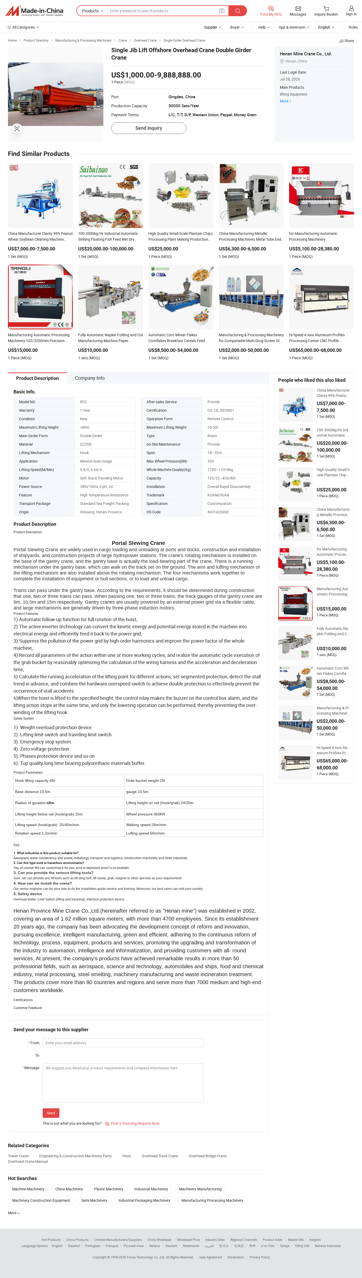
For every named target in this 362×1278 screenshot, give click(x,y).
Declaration (236, 1257)
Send (51, 1112)
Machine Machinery (28, 1188)
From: (34, 1042)
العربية (209, 1246)
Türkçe (284, 1246)
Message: (31, 1067)
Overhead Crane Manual (28, 1161)
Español (74, 1246)
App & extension (292, 27)
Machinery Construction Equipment (41, 1200)
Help (262, 27)
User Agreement (210, 1257)
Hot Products (51, 1239)
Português (92, 1246)
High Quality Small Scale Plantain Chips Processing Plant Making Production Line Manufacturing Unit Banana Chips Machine (333, 472)
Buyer (235, 27)
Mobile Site (296, 1239)
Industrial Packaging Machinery (144, 1200)
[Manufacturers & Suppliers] (34, 10)
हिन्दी (252, 1246)
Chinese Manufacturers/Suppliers (118, 1239)
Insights (315, 1239)
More (284, 101)
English (57, 1246)
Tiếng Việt (302, 1246)
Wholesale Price (188, 1239)
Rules (353, 27)
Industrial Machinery (151, 1188)
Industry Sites (215, 1239)
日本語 (239, 1246)
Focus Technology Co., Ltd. (146, 1257)
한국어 (224, 1246)
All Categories (23, 27)
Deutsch (171, 1246)
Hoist (126, 1155)
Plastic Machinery (108, 1188)
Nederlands (191, 1246)
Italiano (154, 1246)
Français (112, 1246)
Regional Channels (243, 1239)
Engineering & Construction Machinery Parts (75, 1155)
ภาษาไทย (267, 1246)
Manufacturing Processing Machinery (212, 1200)
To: (37, 1055)
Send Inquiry (148, 128)
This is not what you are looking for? (72, 1123)
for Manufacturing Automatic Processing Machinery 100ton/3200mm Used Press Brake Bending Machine (333, 551)
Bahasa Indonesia (328, 1246)
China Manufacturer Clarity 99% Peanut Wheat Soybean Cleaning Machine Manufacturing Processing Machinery (333, 393)
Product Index (272, 1239)
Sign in (351, 13)
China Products (77, 1239)
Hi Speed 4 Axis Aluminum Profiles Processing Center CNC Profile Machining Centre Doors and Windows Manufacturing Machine (333, 750)
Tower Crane (18, 1155)
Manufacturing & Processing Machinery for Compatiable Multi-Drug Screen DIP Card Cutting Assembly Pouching (333, 710)
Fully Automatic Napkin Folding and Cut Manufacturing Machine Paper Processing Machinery (333, 631)
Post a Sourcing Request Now (132, 1123)
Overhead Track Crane (160, 1155)
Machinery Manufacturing (200, 1188)
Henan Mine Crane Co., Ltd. (306, 54)
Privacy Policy (260, 1257)
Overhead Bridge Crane (208, 1155)
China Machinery (69, 1188)
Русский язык (134, 1246)
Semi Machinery (94, 1200)
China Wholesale (159, 1239)
